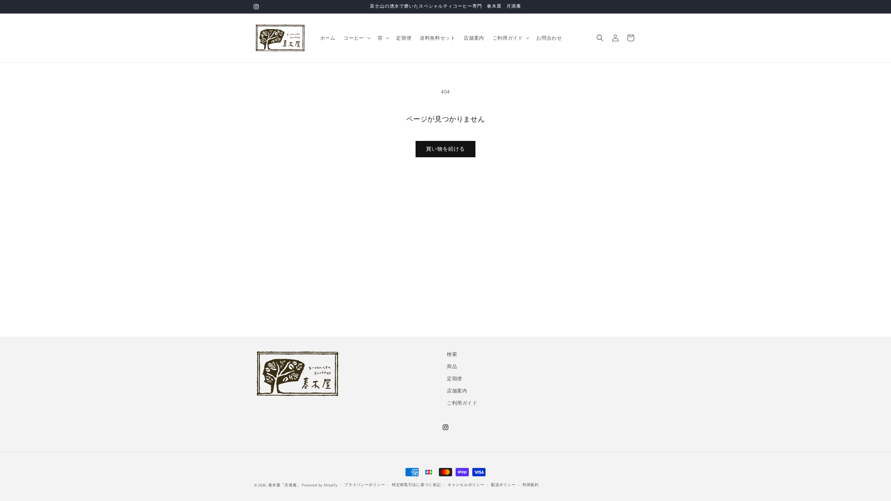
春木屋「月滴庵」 (284, 485)
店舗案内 (457, 391)
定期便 (454, 378)
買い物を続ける (445, 148)
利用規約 (530, 484)
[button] (356, 38)
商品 (452, 366)
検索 (452, 354)
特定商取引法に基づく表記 (416, 484)
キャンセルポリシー (466, 484)
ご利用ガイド (462, 403)
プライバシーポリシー (364, 484)
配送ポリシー (503, 484)
